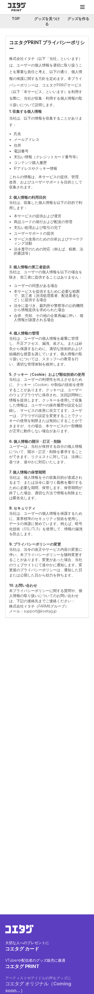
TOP (16, 18)
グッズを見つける (47, 21)
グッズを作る (78, 18)
